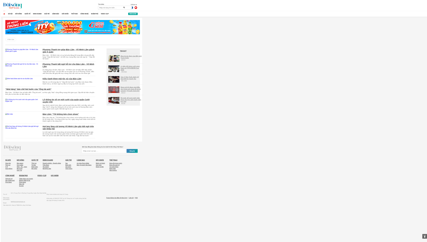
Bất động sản (47, 168)
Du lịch (21, 186)
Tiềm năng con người (26, 178)
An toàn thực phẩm (83, 163)
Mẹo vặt (21, 184)
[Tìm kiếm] (124, 7)
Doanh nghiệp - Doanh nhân (52, 163)
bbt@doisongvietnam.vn (18, 201)
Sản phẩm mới (10, 180)
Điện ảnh (68, 165)
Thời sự (7, 165)
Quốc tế (27, 14)
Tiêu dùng (46, 165)
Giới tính (99, 165)
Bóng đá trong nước (115, 163)
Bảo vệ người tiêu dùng (84, 165)
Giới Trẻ (19, 170)
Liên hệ (131, 198)
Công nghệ (84, 14)
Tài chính (46, 167)
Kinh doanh (37, 14)
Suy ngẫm (20, 165)
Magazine (132, 14)
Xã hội (10, 14)
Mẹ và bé (19, 168)
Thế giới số (8, 178)
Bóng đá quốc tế (114, 165)
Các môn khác (113, 167)
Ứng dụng (8, 182)
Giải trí (46, 14)
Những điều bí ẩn (24, 180)
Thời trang (68, 168)
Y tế (6, 167)
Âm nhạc (68, 167)
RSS (136, 198)
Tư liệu (33, 165)
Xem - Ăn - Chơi (22, 167)
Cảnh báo (55, 14)
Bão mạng (20, 163)
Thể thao (74, 14)
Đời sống (18, 14)
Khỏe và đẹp (100, 167)
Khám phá (94, 14)
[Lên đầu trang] (424, 236)
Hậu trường (113, 170)
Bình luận (34, 167)
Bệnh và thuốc (100, 163)
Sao (66, 163)
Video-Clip (105, 14)
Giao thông (8, 168)
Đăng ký (132, 151)
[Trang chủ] (4, 14)
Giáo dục (8, 163)
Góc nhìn (54, 175)
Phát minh (22, 182)
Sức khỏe (65, 14)
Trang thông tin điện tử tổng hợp (116, 198)
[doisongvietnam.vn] (12, 148)
